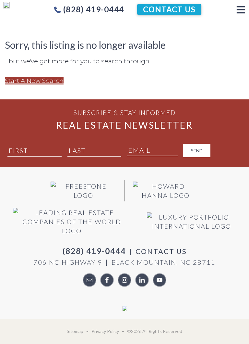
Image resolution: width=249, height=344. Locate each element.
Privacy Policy (105, 331)
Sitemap (75, 331)
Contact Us (169, 9)
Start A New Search (34, 80)
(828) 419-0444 (92, 9)
